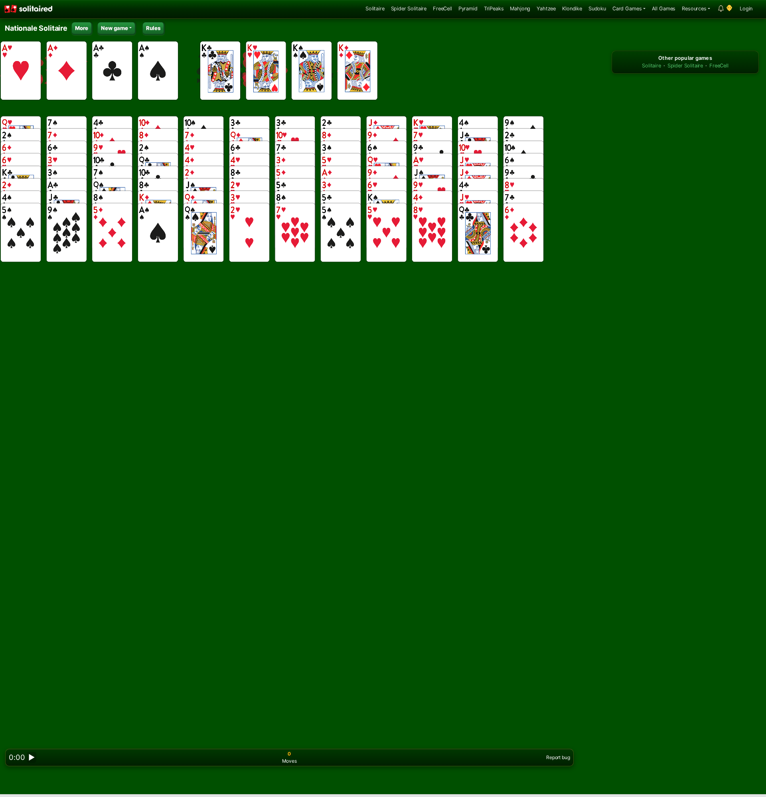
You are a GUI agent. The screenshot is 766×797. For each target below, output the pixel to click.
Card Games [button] (627, 9)
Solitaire (375, 9)
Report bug (558, 757)
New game (114, 28)
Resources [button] (694, 9)
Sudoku (597, 9)
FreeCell (442, 9)
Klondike (572, 9)
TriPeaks (494, 9)
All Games (664, 9)
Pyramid (468, 9)
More (81, 28)
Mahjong (520, 9)
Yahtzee (546, 9)
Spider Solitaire (408, 9)
